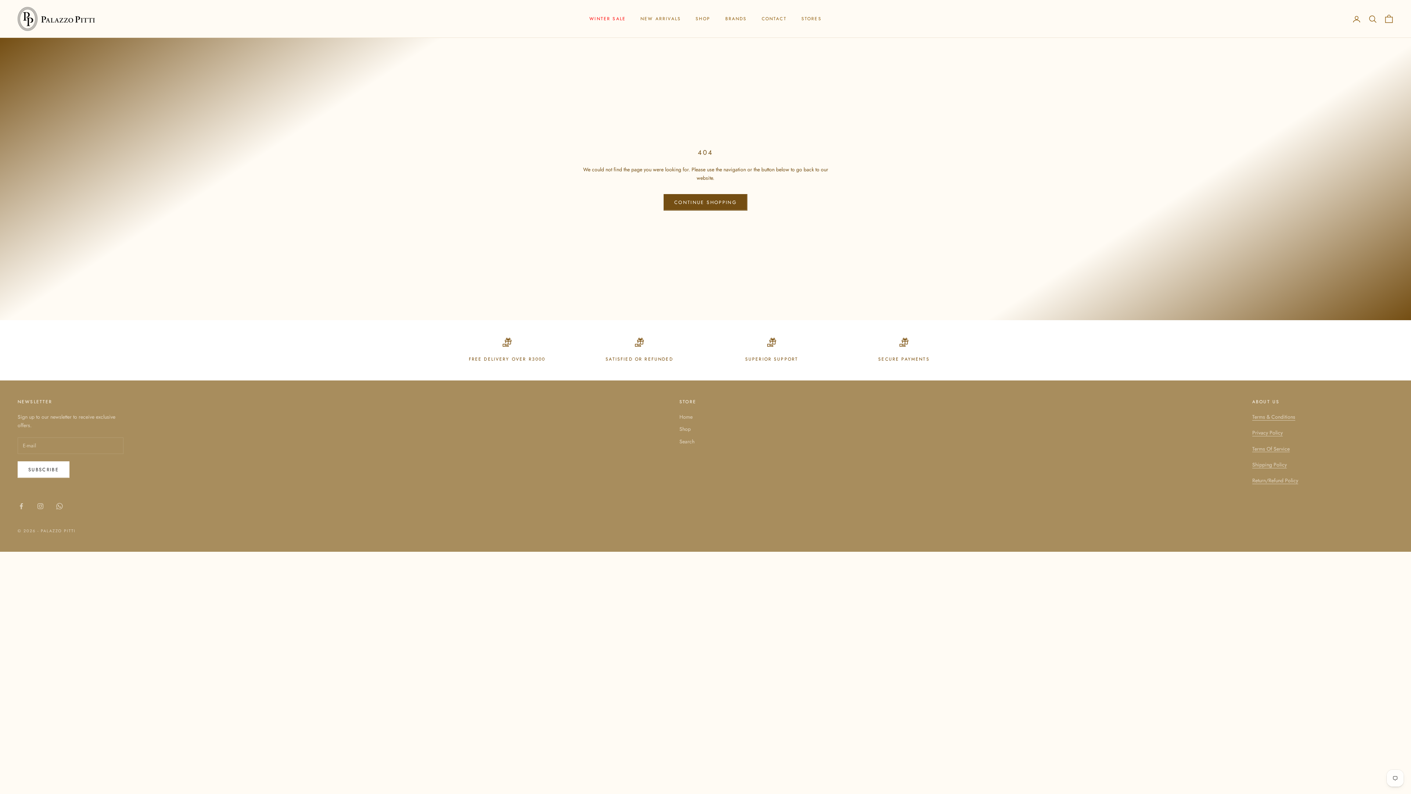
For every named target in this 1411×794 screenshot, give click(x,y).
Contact (774, 18)
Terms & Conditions (1273, 417)
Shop (703, 18)
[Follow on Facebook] (21, 506)
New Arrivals (660, 18)
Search (686, 441)
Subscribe (43, 469)
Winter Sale (607, 18)
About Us (1265, 401)
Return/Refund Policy (1275, 480)
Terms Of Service (1271, 449)
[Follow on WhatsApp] (59, 506)
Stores (811, 18)
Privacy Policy (1267, 432)
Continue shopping (705, 202)
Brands (736, 18)
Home (686, 417)
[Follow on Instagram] (40, 506)
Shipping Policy (1269, 464)
